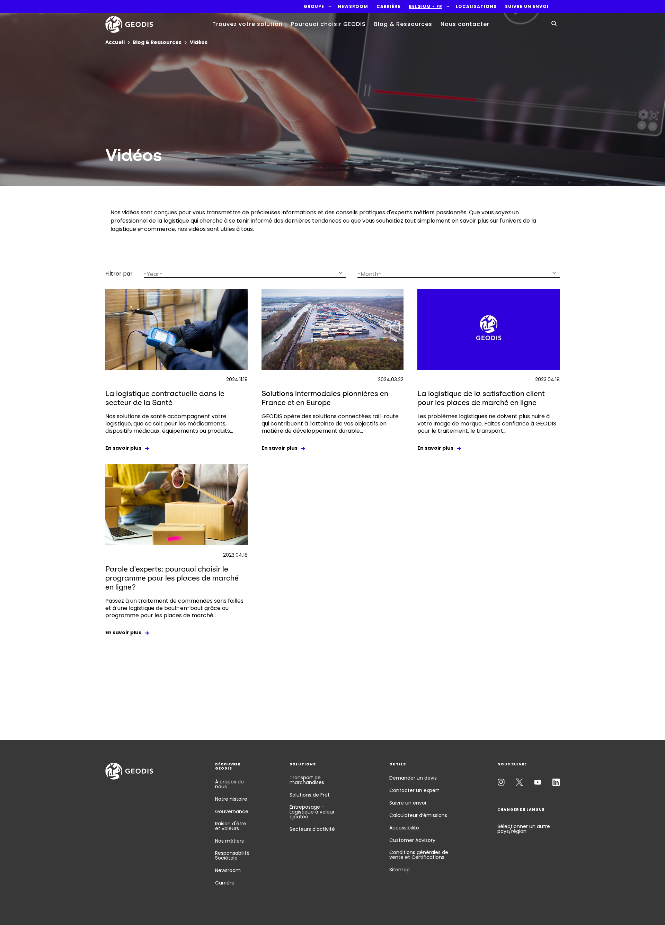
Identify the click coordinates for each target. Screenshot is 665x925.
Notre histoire (231, 799)
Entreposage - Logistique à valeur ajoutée (312, 812)
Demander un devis (413, 777)
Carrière (224, 882)
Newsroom (228, 870)
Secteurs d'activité (312, 829)
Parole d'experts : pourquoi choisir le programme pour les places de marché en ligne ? (172, 578)
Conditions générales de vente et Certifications (418, 855)
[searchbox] (241, 274)
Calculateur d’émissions (418, 815)
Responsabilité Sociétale (232, 855)
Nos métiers (229, 840)
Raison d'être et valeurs (230, 826)
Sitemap (399, 869)
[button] (314, 7)
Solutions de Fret (310, 794)
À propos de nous (229, 784)
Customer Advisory (412, 840)
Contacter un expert (414, 790)
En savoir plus (123, 448)
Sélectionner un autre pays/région (523, 829)
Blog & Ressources (403, 24)
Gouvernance (231, 811)
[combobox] (245, 272)
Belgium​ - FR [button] (425, 7)
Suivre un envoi (407, 802)
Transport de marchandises (307, 780)
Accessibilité (404, 827)
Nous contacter (465, 24)
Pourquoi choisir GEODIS (328, 24)
